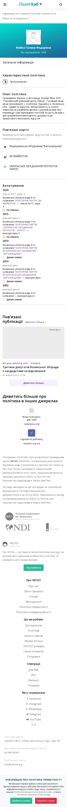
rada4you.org (31, 423)
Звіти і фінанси (33, 591)
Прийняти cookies (21, 800)
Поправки (33, 656)
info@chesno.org (13, 764)
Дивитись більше (34, 321)
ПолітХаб (33, 630)
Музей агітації (34, 641)
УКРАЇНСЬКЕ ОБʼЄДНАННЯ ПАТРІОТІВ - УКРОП (34, 168)
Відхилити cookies (46, 800)
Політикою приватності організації (33, 794)
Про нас (33, 586)
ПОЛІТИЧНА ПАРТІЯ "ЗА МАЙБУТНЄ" (22, 202)
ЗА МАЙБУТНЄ (18, 156)
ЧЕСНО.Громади (33, 646)
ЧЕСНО (13, 543)
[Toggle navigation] (5, 4)
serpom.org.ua (31, 443)
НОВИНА (35, 363)
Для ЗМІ (33, 670)
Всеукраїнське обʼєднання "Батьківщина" (35, 146)
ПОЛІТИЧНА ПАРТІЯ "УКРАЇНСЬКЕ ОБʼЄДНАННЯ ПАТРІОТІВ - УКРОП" (20, 227)
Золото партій (33, 636)
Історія (33, 596)
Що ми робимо (33, 619)
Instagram (34, 704)
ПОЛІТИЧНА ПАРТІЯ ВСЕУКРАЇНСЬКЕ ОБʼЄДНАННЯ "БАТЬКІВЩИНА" (20, 250)
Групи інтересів (34, 651)
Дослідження (33, 625)
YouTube (35, 719)
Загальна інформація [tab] (18, 62)
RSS (33, 675)
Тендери (33, 685)
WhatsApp (34, 709)
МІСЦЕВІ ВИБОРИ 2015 (15, 363)
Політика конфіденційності (33, 612)
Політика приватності (33, 607)
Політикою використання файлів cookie (33, 792)
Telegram (35, 714)
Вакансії (33, 680)
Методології (33, 602)
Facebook (35, 698)
